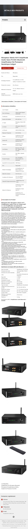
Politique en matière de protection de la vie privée (12, 521)
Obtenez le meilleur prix (8, 68)
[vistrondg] (14, 517)
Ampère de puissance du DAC (9, 488)
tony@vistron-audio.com (8, 513)
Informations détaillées (7, 101)
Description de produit (20, 101)
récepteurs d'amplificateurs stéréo (9, 487)
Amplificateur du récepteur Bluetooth (10, 485)
